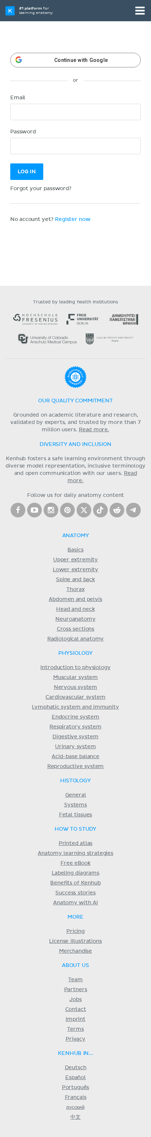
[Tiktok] (100, 510)
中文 (75, 1117)
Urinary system (75, 746)
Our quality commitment (75, 400)
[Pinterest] (67, 510)
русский (75, 1107)
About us (75, 965)
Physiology (75, 653)
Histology (75, 780)
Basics (75, 550)
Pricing (75, 931)
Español (75, 1077)
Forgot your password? (40, 188)
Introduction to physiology (75, 667)
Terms (75, 1029)
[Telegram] (133, 510)
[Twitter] (84, 510)
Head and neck (75, 609)
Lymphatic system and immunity (75, 707)
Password (23, 131)
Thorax (75, 589)
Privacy (75, 1039)
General (75, 795)
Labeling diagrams (75, 873)
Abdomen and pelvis (75, 599)
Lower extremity (75, 569)
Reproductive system (75, 766)
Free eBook (75, 863)
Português (75, 1087)
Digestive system (75, 736)
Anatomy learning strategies (75, 853)
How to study (75, 829)
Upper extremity (75, 559)
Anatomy (75, 535)
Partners (75, 989)
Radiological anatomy (75, 639)
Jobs (75, 999)
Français (75, 1097)
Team (75, 979)
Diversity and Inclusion (75, 444)
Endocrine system (75, 717)
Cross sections (75, 629)
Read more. (94, 429)
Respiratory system (75, 727)
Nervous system (75, 687)
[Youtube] (34, 510)
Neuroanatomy (75, 619)
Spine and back (75, 579)
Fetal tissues (75, 814)
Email (17, 97)
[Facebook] (18, 510)
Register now (73, 219)
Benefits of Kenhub (75, 883)
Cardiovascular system (75, 697)
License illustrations (75, 941)
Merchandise (75, 951)
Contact (75, 1009)
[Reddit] (117, 510)
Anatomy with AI (75, 902)
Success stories (75, 893)
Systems (75, 805)
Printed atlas (76, 843)
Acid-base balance (75, 756)
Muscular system (75, 677)
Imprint (75, 1019)
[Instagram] (51, 510)
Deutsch (75, 1067)
